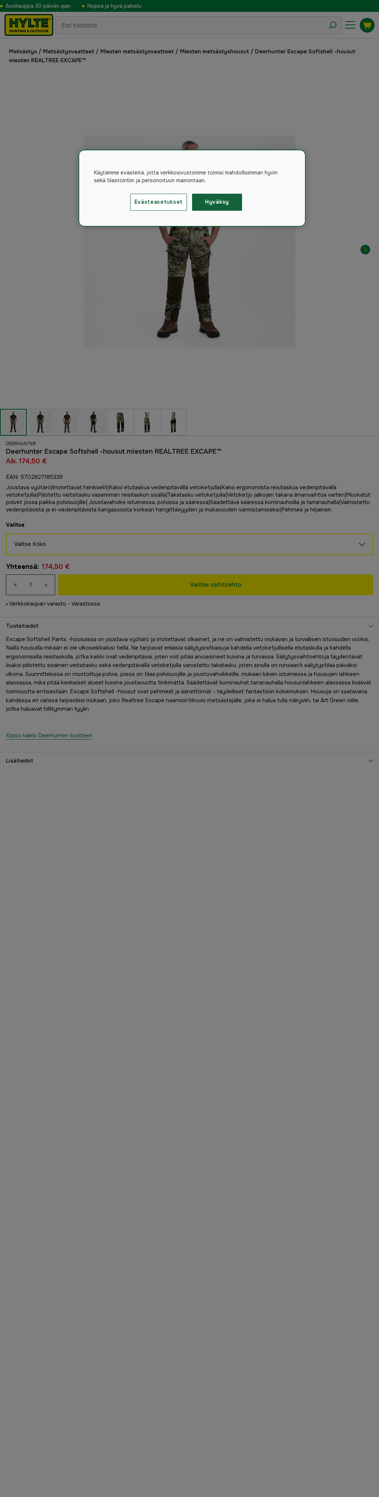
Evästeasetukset (158, 202)
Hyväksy (217, 202)
